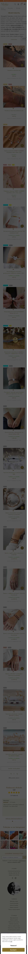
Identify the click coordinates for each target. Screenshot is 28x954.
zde (11, 941)
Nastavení (13, 945)
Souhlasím (13, 950)
